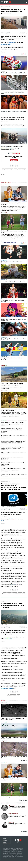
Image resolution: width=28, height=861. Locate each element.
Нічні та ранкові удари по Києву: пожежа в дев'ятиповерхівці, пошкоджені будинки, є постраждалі (11, 430)
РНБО (2, 520)
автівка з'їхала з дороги (7, 148)
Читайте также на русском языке (23, 33)
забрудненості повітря (7, 688)
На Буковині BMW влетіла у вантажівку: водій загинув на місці (12, 463)
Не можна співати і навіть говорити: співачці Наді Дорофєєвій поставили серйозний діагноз (13, 442)
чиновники (15, 593)
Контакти (5, 840)
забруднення (13, 695)
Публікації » (4, 763)
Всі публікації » (23, 800)
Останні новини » (5, 420)
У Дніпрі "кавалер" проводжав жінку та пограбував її (13, 475)
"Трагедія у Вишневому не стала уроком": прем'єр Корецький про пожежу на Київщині (13, 469)
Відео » (3, 700)
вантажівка (20, 169)
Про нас (4, 838)
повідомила (8, 637)
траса (24, 169)
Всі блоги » (24, 831)
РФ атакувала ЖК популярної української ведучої (13, 452)
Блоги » (3, 802)
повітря (18, 695)
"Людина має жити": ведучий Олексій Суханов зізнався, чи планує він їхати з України (12, 447)
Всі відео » (24, 760)
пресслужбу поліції (6, 44)
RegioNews (12, 42)
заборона (9, 593)
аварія (15, 169)
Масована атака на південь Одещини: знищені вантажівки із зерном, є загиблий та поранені (12, 423)
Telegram (4, 593)
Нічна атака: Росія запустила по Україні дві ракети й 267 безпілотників (13, 436)
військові (20, 593)
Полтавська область (9, 169)
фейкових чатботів (16, 584)
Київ (8, 695)
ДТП (3, 169)
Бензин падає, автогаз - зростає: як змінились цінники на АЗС (12, 457)
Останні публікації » (6, 182)
